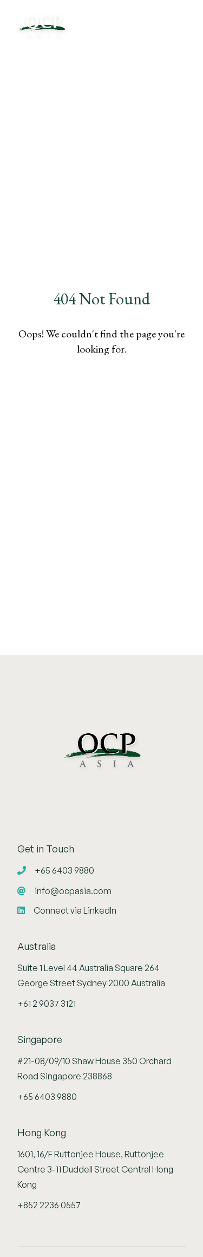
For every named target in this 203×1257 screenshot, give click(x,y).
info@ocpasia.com (72, 890)
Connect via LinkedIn (74, 910)
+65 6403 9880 (63, 870)
